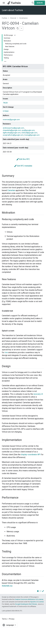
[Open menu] (3, 3)
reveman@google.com (11, 119)
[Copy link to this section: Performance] (20, 497)
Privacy (11, 619)
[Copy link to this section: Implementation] (24, 440)
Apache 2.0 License (37, 602)
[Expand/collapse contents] (14, 35)
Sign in (40, 3)
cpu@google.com (28, 130)
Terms (4, 619)
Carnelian (11, 190)
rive (6, 352)
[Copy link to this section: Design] (13, 366)
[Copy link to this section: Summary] (16, 176)
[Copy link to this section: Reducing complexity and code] (36, 219)
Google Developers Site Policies (26, 604)
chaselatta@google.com (12, 130)
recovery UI (38, 394)
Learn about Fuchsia (12, 10)
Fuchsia (4, 18)
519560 (5, 111)
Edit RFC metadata (23, 166)
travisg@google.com (32, 135)
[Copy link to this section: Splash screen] (16, 330)
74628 (5, 103)
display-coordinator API (31, 454)
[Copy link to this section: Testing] (13, 551)
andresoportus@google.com (13, 128)
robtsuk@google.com (29, 133)
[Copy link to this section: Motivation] (17, 212)
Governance (23, 18)
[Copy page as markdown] (18, 28)
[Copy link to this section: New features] (18, 279)
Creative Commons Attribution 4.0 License (29, 599)
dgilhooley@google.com (12, 133)
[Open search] (32, 2)
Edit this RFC (23, 159)
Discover (13, 18)
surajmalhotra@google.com (13, 135)
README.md (7, 586)
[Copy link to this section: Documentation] (23, 574)
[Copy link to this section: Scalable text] (15, 311)
